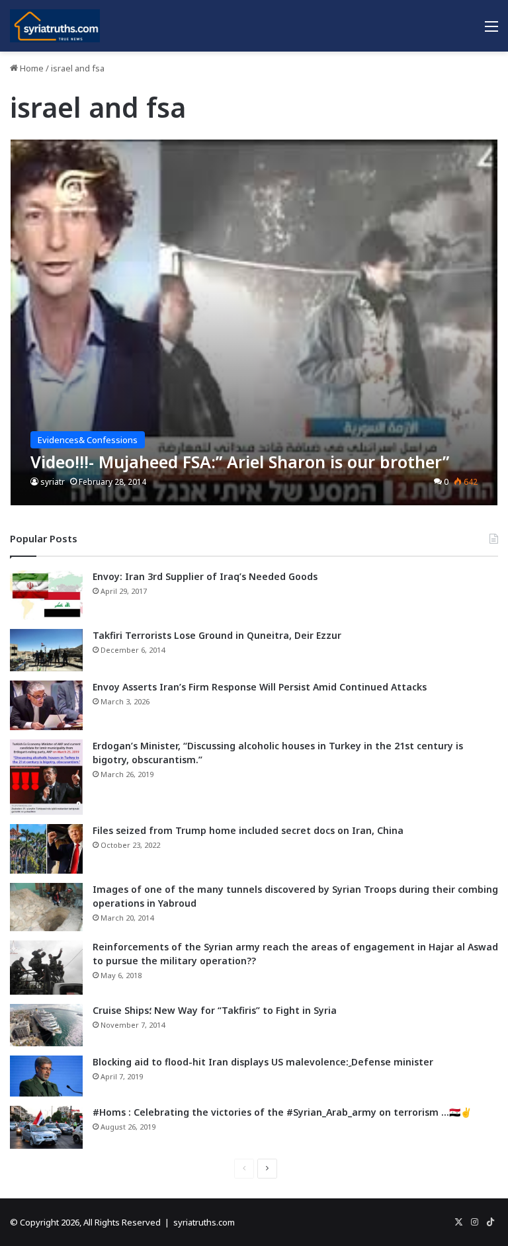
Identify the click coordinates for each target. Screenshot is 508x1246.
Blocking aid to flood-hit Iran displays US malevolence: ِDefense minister (263, 1062)
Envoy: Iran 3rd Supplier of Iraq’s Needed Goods (205, 576)
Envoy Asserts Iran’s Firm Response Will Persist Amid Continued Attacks (260, 687)
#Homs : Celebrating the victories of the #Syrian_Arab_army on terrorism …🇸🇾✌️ (282, 1112)
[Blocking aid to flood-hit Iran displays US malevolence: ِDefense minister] (46, 1076)
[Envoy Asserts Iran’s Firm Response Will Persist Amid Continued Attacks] (46, 705)
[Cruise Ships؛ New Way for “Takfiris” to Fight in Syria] (46, 1025)
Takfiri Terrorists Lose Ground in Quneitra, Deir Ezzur (217, 635)
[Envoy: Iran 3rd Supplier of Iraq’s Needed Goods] (46, 595)
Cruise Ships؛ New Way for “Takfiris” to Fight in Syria (215, 1010)
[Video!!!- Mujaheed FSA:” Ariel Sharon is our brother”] (254, 322)
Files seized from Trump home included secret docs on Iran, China (248, 830)
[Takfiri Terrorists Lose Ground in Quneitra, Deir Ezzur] (46, 650)
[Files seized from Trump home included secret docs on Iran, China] (46, 849)
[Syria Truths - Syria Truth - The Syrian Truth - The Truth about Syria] (55, 25)
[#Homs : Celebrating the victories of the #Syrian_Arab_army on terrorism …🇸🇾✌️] (46, 1127)
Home (31, 68)
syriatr (52, 481)
